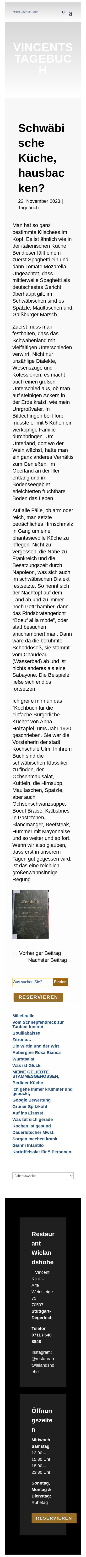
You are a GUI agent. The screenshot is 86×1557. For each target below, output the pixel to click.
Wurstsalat (23, 1059)
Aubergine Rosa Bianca (36, 1052)
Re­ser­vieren (38, 997)
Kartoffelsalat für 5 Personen (41, 1152)
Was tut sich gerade (32, 1119)
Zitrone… (21, 1039)
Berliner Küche (27, 1082)
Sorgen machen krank (34, 1139)
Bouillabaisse (26, 1033)
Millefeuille (23, 1015)
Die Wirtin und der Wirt (35, 1046)
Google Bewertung (31, 1100)
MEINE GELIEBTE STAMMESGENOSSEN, (35, 1074)
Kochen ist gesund (31, 1126)
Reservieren (54, 1518)
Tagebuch (28, 207)
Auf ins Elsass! (27, 1113)
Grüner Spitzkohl (29, 1106)
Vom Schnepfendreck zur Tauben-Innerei (38, 1024)
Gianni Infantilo (28, 1145)
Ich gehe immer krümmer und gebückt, (42, 1091)
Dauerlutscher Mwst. (33, 1132)
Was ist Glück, (27, 1065)
